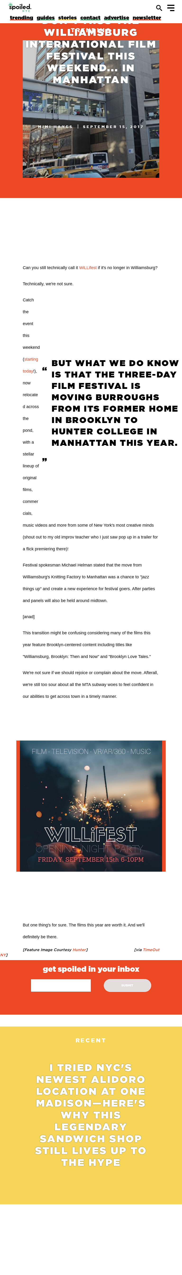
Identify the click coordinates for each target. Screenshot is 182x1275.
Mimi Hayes (55, 126)
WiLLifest (88, 267)
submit (127, 985)
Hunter (78, 950)
